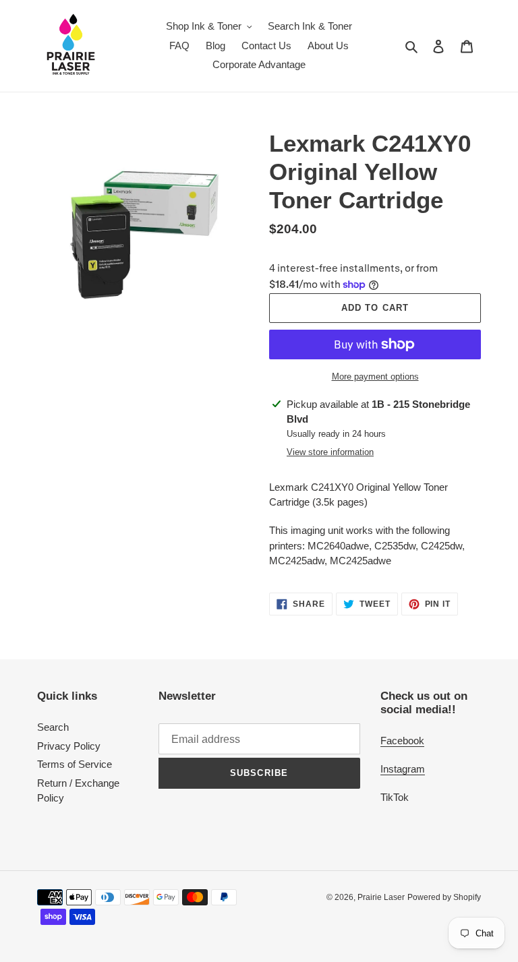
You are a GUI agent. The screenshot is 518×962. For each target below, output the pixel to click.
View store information (330, 452)
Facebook (402, 740)
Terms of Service (74, 764)
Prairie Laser (381, 897)
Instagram (402, 769)
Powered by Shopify (444, 897)
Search (53, 727)
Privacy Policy (68, 746)
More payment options (375, 376)
